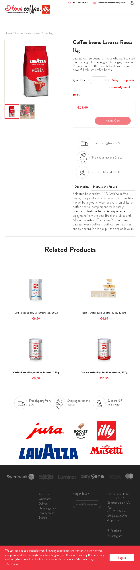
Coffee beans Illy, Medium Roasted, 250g (36, 372)
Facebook (116, 531)
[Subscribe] (96, 505)
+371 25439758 (80, 2)
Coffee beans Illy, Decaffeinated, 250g (36, 312)
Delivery (43, 503)
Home (8, 33)
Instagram (116, 536)
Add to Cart (113, 121)
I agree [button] (122, 558)
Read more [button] (12, 564)
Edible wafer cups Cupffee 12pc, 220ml (104, 312)
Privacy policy (47, 513)
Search (43, 517)
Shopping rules (47, 508)
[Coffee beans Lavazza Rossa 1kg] (36, 71)
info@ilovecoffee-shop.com (111, 2)
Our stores (45, 499)
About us (44, 494)
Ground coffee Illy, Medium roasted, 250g (104, 372)
